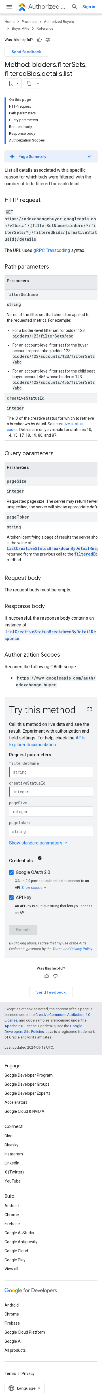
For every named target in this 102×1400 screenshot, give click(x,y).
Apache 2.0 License (21, 1026)
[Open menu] (9, 7)
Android (12, 1205)
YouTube (13, 1181)
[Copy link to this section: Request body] (46, 578)
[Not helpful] (48, 40)
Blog (8, 1136)
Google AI (13, 1341)
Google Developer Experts (27, 1093)
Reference (45, 28)
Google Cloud (16, 1251)
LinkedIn (12, 1163)
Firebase (12, 1224)
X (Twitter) (14, 1172)
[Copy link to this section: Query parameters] (59, 453)
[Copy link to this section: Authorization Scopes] (65, 655)
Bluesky (11, 1145)
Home (9, 21)
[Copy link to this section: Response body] (50, 606)
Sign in (88, 7)
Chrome (12, 1214)
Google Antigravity (21, 1242)
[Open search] (74, 6)
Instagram (14, 1154)
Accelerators (16, 1102)
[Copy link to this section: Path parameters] (54, 267)
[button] (51, 156)
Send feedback (26, 51)
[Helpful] (39, 40)
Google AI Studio (19, 1233)
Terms (10, 1373)
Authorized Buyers (47, 6)
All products (15, 1350)
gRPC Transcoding (51, 250)
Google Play (15, 1260)
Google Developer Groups (27, 1084)
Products (29, 21)
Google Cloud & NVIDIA (24, 1111)
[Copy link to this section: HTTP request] (46, 200)
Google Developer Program (29, 1075)
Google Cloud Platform (25, 1332)
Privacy (28, 1373)
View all (11, 1269)
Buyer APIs (20, 28)
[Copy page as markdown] (29, 83)
